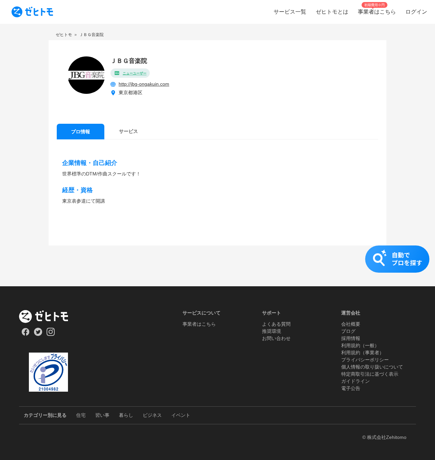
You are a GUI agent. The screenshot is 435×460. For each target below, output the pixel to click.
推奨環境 (271, 331)
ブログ (348, 331)
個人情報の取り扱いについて (372, 367)
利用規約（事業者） (362, 352)
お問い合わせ (276, 338)
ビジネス (152, 415)
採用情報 (350, 338)
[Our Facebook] (25, 334)
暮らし (126, 415)
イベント (180, 415)
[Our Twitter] (38, 334)
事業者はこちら (199, 324)
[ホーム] (48, 316)
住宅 (81, 415)
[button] (217, 265)
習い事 (102, 415)
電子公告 (350, 388)
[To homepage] (32, 12)
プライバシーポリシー (365, 359)
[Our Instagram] (51, 334)
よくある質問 (276, 324)
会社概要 (350, 324)
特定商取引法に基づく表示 (369, 374)
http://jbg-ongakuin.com (144, 84)
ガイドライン (355, 381)
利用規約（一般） (360, 345)
